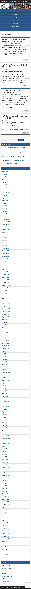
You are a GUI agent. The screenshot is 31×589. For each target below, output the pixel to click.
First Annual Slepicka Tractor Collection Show (12, 91)
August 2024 (5, 232)
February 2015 (5, 525)
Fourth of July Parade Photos (9, 163)
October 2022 (5, 282)
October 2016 (5, 472)
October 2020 (5, 346)
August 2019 (5, 383)
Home (15, 11)
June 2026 (4, 177)
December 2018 (6, 404)
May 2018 (4, 422)
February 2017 (5, 462)
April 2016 (4, 488)
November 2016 (6, 470)
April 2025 (4, 211)
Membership (15, 26)
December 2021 (6, 309)
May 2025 (4, 208)
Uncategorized (5, 581)
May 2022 (4, 295)
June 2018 (4, 420)
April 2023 (4, 269)
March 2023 (5, 272)
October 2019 (5, 377)
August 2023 (5, 258)
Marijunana (4, 573)
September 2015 (6, 507)
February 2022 (5, 303)
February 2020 (5, 367)
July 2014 (4, 544)
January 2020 (5, 369)
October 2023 (5, 256)
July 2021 (4, 322)
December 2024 (6, 221)
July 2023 (4, 261)
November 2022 (6, 280)
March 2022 (5, 301)
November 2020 (6, 343)
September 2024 (6, 229)
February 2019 (5, 398)
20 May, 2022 (6, 120)
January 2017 (5, 464)
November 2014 (6, 533)
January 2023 (5, 274)
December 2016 (6, 467)
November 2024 (6, 224)
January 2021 (5, 338)
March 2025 (5, 213)
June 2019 (4, 388)
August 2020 (5, 351)
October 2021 (5, 314)
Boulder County (6, 565)
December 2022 (6, 277)
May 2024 (4, 240)
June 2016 (4, 483)
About (15, 14)
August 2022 (5, 287)
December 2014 (6, 531)
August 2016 (5, 478)
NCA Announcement (17, 43)
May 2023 (4, 266)
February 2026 (5, 187)
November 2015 (6, 501)
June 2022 (4, 293)
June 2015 (4, 515)
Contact (15, 20)
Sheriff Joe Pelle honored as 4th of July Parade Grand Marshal (15, 40)
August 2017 (5, 446)
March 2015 (5, 523)
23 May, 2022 (6, 94)
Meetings (15, 23)
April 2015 (4, 520)
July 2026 (4, 174)
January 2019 (5, 401)
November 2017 (6, 438)
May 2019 (4, 390)
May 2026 (4, 179)
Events (15, 17)
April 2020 (4, 361)
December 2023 (6, 250)
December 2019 (6, 372)
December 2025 (6, 192)
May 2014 (4, 549)
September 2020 (6, 348)
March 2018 (5, 427)
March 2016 (5, 491)
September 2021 (6, 317)
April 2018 (4, 425)
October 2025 (5, 195)
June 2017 (4, 451)
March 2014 (5, 554)
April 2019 (4, 393)
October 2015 (5, 504)
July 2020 (4, 353)
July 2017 (4, 449)
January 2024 (5, 248)
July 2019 (4, 385)
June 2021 (4, 324)
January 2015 (5, 528)
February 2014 (5, 557)
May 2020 (4, 359)
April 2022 (4, 298)
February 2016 (5, 494)
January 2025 (5, 219)
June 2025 (4, 206)
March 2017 (5, 459)
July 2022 (4, 290)
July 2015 (4, 512)
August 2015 (5, 509)
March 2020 (5, 364)
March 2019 (5, 396)
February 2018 (5, 430)
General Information (7, 568)
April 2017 (4, 457)
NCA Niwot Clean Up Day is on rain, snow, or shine (15, 117)
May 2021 (4, 327)
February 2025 (5, 216)
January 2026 (5, 190)
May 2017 (4, 454)
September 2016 (6, 475)
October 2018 (5, 409)
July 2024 (4, 235)
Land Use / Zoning (6, 571)
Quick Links (15, 30)
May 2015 (4, 517)
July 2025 (4, 203)
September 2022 (6, 285)
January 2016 (5, 496)
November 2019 (6, 375)
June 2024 (4, 237)
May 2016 (4, 486)
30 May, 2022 (6, 43)
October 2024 (5, 227)
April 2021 (4, 330)
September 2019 (6, 380)
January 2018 (5, 433)
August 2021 (5, 319)
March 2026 (5, 184)
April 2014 (4, 552)
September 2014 (6, 538)
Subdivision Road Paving (8, 578)
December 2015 (6, 499)
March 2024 (5, 245)
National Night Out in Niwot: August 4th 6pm (13, 160)
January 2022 (5, 306)
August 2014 (5, 541)
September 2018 (6, 412)
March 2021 (5, 332)
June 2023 (4, 264)
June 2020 (4, 356)
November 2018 (6, 406)
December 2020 (6, 340)
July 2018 (4, 417)
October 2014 (5, 536)
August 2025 (5, 200)
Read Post (25, 59)
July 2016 (4, 480)
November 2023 (6, 253)
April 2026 (4, 182)
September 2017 (6, 443)
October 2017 (5, 441)
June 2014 (4, 546)
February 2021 (5, 335)
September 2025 (6, 198)
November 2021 (6, 311)
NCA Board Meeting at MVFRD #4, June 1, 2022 (14, 66)
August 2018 (5, 414)
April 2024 (4, 243)
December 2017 (6, 435)
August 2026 (5, 171)
